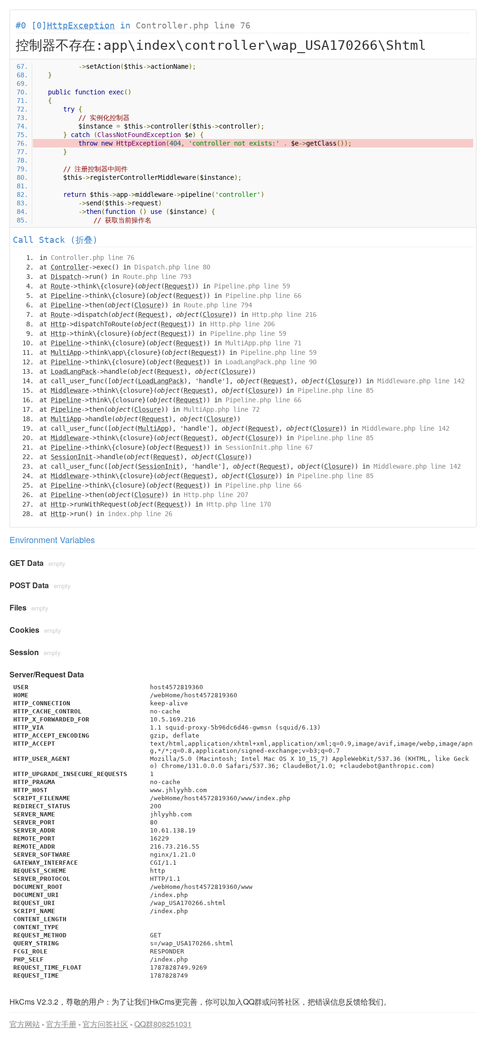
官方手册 (61, 1023)
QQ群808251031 (163, 1023)
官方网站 (24, 1023)
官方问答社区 (105, 1023)
